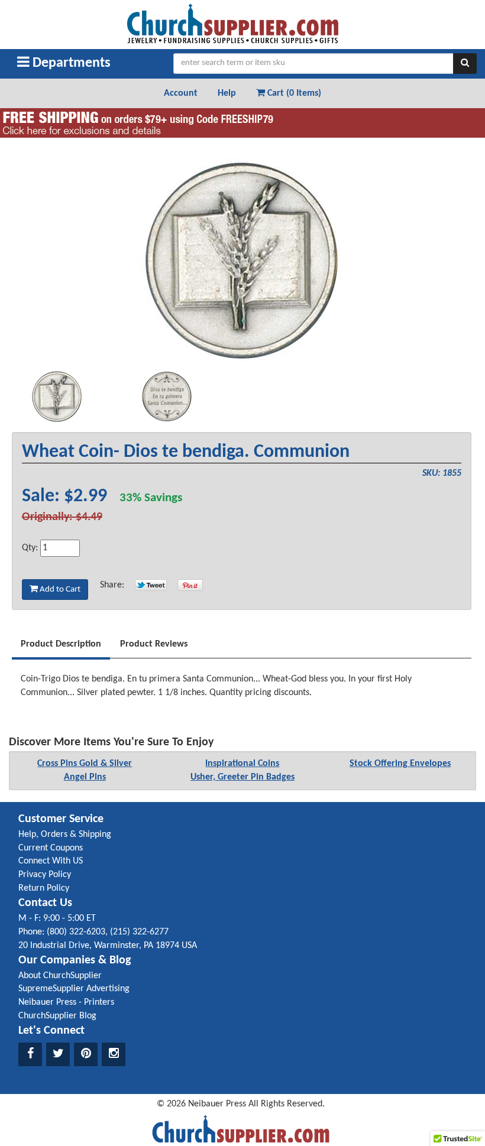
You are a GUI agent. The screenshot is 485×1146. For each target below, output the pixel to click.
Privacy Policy (44, 874)
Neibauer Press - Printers (66, 1002)
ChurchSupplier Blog (57, 1016)
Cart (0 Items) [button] (293, 93)
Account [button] (181, 93)
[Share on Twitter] (151, 585)
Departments (70, 63)
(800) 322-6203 (76, 932)
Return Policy (43, 888)
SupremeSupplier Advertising (74, 989)
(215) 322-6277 (139, 932)
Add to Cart (59, 589)
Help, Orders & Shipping (64, 834)
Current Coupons (50, 848)
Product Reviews (153, 644)
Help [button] (227, 93)
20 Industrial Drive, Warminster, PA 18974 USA (107, 945)
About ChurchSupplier (60, 976)
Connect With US (50, 861)
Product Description (61, 644)
